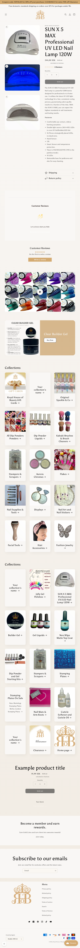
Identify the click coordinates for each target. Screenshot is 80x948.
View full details (38, 806)
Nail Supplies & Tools (15, 511)
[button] (6, 14)
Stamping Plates (65, 675)
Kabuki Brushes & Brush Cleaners (64, 438)
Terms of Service (47, 911)
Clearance (38, 750)
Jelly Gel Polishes (39, 595)
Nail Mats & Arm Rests (39, 713)
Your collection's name (40, 390)
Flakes (63, 474)
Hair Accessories (38, 546)
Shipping (47, 63)
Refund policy (46, 893)
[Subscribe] (55, 870)
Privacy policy (46, 889)
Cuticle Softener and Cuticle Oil (65, 715)
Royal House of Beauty (59, 941)
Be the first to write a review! (40, 232)
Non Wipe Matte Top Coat (65, 636)
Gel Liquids (39, 635)
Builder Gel (14, 635)
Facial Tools (14, 545)
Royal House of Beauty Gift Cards (15, 400)
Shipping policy (47, 898)
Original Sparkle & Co (63, 399)
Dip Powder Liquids (40, 437)
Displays (38, 509)
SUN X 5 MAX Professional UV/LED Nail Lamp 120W (64, 598)
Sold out (40, 791)
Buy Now (50, 340)
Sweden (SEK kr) (13, 939)
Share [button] (49, 166)
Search (44, 906)
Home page (63, 750)
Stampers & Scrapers (15, 475)
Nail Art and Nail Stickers (64, 511)
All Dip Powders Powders (15, 437)
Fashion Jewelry (64, 545)
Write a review (40, 260)
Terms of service (47, 902)
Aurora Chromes (39, 475)
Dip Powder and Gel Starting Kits (14, 676)
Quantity (47, 71)
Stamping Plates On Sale (15, 697)
